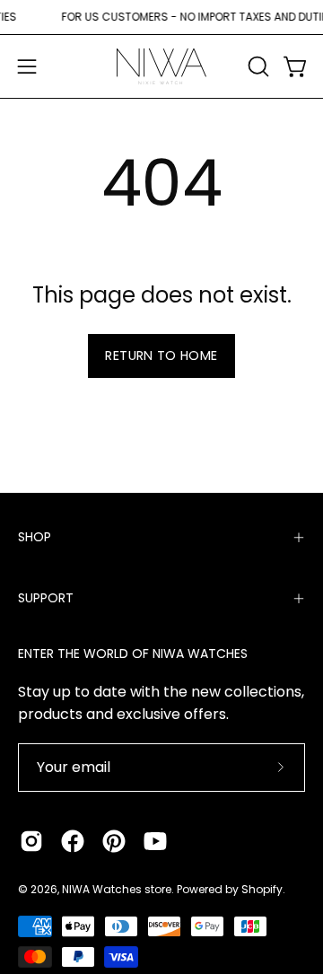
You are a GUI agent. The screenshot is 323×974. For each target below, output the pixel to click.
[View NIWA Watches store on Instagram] (31, 841)
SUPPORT (46, 598)
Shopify (262, 889)
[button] (256, 66)
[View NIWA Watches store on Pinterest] (113, 841)
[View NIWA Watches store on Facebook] (72, 841)
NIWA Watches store (116, 889)
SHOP (34, 537)
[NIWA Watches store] (161, 66)
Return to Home (161, 355)
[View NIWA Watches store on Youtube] (155, 841)
